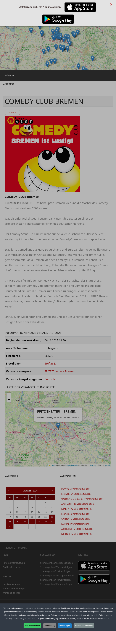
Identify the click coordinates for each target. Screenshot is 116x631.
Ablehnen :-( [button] (50, 625)
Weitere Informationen (84, 625)
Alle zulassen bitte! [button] (32, 625)
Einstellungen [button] (64, 625)
